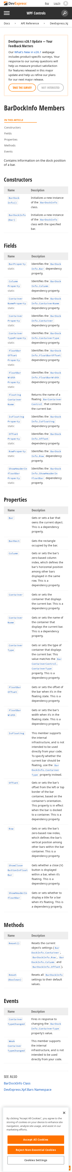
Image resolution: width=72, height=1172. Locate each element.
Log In (57, 3)
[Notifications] (65, 3)
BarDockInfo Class (17, 1083)
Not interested (50, 87)
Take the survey (22, 87)
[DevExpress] (15, 3)
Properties (10, 139)
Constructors (12, 127)
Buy (47, 3)
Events (8, 151)
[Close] (64, 1113)
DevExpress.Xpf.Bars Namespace (27, 1089)
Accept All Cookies (35, 1139)
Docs (7, 23)
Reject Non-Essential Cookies (36, 1150)
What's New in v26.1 (27, 52)
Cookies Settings (35, 1160)
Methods (10, 145)
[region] (36, 1139)
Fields (8, 133)
